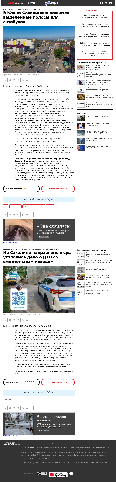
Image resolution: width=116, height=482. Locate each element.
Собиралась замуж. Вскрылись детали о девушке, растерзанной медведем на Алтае (98, 292)
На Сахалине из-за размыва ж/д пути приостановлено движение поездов (94, 44)
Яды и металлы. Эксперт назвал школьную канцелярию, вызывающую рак (97, 67)
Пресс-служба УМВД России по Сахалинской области (22, 314)
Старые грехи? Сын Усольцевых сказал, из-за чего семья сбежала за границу (99, 104)
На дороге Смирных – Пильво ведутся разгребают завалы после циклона (94, 53)
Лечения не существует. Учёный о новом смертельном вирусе (98, 268)
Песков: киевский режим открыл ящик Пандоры (97, 146)
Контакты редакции (28, 443)
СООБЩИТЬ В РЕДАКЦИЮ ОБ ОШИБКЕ (50, 443)
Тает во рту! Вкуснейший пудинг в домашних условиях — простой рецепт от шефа (98, 277)
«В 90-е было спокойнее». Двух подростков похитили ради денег (98, 89)
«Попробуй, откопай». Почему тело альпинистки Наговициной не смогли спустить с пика (98, 82)
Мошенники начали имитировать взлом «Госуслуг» (97, 124)
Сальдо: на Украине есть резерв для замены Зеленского (98, 117)
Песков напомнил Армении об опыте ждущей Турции (99, 139)
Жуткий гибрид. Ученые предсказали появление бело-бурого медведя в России (99, 74)
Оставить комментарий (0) (58, 189)
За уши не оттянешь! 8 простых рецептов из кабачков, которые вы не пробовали (99, 97)
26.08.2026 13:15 (8, 249)
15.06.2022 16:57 (8, 9)
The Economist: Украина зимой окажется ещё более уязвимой (96, 132)
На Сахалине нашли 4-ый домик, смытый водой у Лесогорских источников (94, 17)
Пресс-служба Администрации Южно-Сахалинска (21, 75)
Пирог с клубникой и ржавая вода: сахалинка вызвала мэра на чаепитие (94, 35)
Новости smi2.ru (10, 242)
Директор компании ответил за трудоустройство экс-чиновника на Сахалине (95, 26)
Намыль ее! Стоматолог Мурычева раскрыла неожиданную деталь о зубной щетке (98, 254)
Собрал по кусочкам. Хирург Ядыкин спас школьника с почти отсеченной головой (99, 262)
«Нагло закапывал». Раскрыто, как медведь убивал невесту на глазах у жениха (99, 284)
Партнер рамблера (29, 473)
